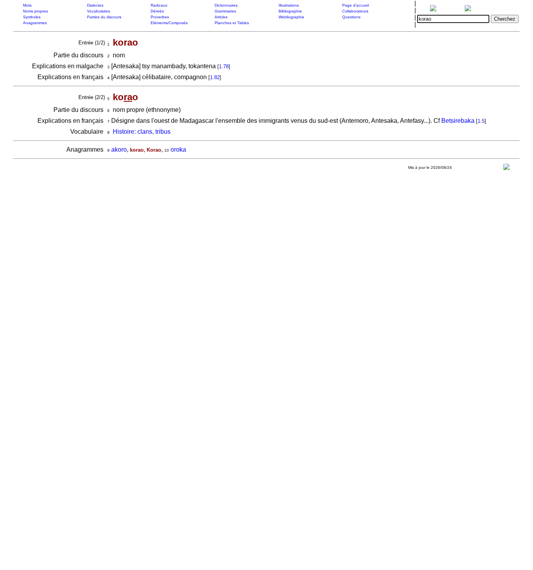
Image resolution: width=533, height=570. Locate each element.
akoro (119, 149)
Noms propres (35, 11)
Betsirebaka (457, 120)
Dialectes (95, 5)
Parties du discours (104, 17)
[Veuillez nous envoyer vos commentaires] (506, 168)
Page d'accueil (355, 5)
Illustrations (289, 5)
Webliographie (291, 17)
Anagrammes (35, 23)
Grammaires (225, 11)
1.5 (481, 121)
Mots (27, 5)
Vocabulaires (98, 11)
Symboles (32, 17)
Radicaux (159, 5)
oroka (178, 149)
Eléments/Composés (169, 23)
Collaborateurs (355, 11)
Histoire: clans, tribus (142, 131)
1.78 (224, 66)
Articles (221, 17)
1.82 (215, 77)
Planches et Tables (232, 23)
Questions (351, 17)
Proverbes (160, 17)
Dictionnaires (226, 5)
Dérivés (157, 11)
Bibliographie (290, 11)
